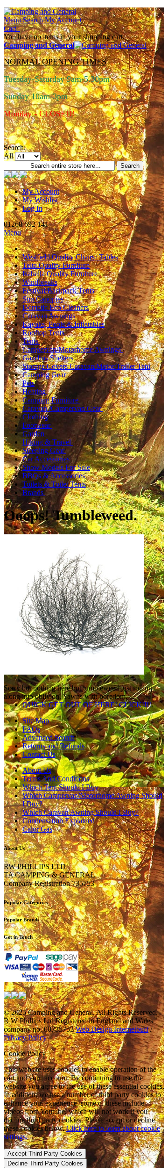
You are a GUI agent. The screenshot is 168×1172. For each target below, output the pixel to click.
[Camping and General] (40, 11)
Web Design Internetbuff (112, 1029)
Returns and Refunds (53, 746)
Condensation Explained (58, 821)
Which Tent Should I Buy (60, 787)
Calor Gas (37, 829)
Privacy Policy (25, 1038)
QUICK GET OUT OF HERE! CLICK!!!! (86, 705)
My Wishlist (40, 200)
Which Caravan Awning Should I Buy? (80, 812)
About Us (36, 770)
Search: (15, 147)
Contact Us (39, 754)
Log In (32, 208)
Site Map (35, 721)
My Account (40, 191)
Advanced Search (48, 737)
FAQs (31, 729)
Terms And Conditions (55, 779)
